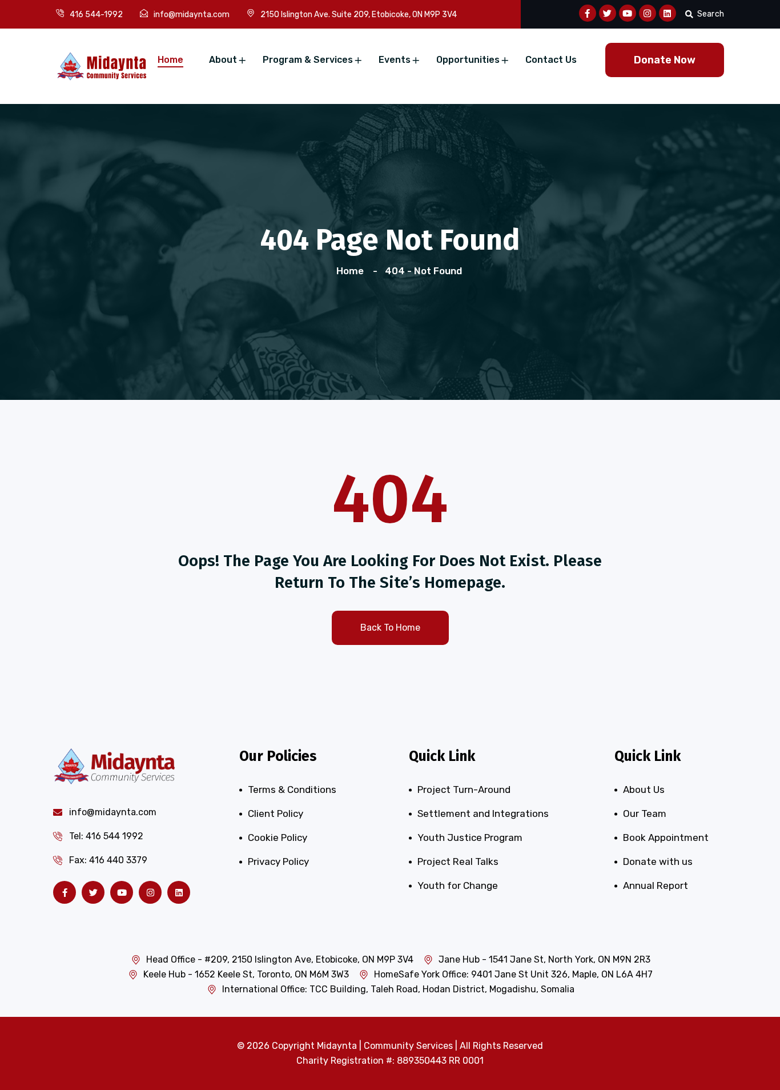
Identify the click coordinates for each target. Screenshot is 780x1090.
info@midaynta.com (192, 14)
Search (710, 14)
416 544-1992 (96, 14)
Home (170, 59)
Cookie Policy (277, 837)
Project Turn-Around (463, 789)
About (223, 59)
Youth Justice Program (469, 837)
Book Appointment (666, 837)
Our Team (644, 813)
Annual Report (655, 885)
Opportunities (468, 59)
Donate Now (664, 60)
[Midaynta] (101, 65)
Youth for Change (457, 885)
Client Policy (275, 813)
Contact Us (551, 59)
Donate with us (658, 861)
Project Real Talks (457, 861)
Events (395, 59)
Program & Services (308, 59)
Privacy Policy (278, 861)
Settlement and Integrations (483, 813)
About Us (644, 789)
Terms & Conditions (292, 789)
